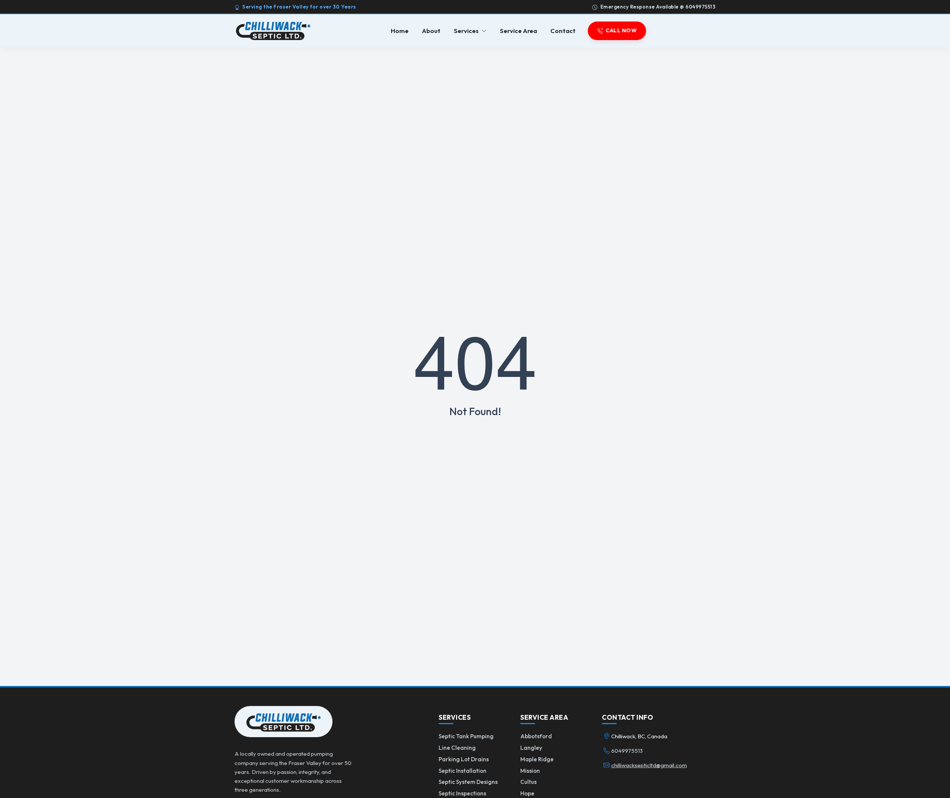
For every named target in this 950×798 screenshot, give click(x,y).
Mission (530, 770)
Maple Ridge (537, 759)
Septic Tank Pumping (466, 736)
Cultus (528, 781)
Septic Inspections (462, 793)
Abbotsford (536, 736)
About (431, 31)
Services (466, 31)
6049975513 (627, 750)
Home (400, 31)
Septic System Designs (468, 781)
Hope (527, 793)
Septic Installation (463, 770)
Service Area (518, 31)
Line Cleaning (457, 747)
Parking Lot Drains (464, 759)
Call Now (621, 30)
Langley (531, 747)
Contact (563, 31)
